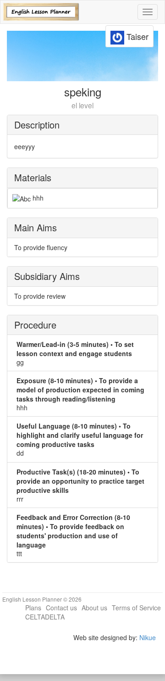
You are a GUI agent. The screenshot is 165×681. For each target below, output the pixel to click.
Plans (33, 607)
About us (94, 607)
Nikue (147, 637)
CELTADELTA (45, 616)
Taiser (136, 36)
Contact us (61, 607)
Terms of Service (136, 607)
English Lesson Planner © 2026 (42, 599)
